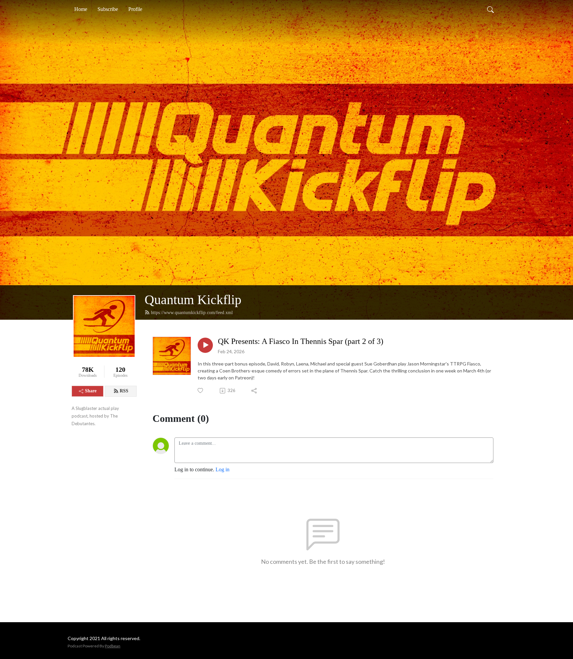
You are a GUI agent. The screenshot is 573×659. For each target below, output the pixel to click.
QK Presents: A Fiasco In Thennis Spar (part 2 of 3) (300, 341)
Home (80, 9)
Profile (135, 9)
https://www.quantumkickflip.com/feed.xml (192, 312)
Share (90, 390)
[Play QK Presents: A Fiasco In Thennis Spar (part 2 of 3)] (205, 345)
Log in (222, 469)
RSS (124, 390)
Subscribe (107, 9)
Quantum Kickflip (193, 299)
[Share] (254, 390)
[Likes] (201, 390)
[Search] (490, 9)
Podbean (112, 645)
